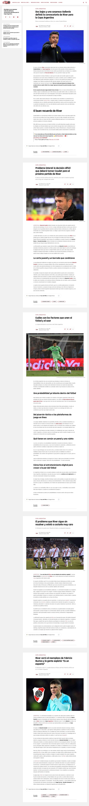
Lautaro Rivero (56, 640)
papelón (67, 600)
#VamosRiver (60, 136)
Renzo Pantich (46, 642)
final (45, 723)
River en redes (53, 2)
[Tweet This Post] (67, 184)
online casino (59, 423)
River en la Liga (16, 2)
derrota (44, 602)
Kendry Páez (46, 100)
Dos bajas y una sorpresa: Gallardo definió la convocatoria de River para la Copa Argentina (11, 12)
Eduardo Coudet (46, 301)
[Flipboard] (14, 17)
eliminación (45, 576)
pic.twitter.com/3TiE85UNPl (40, 138)
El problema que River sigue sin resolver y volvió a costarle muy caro (11, 39)
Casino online (45, 505)
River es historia (45, 2)
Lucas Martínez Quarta (68, 640)
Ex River (60, 2)
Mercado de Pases (35, 2)
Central (50, 227)
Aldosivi (44, 794)
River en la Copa (25, 2)
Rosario (47, 227)
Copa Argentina (6, 24)
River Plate (61, 301)
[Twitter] (9, 17)
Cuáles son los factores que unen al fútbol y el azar (11, 33)
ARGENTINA (36, 225)
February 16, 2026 (54, 139)
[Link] (70, 184)
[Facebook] (5, 17)
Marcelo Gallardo (57, 151)
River (43, 67)
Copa (34, 578)
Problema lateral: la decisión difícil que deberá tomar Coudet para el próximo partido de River (11, 27)
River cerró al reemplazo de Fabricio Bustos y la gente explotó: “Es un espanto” (11, 45)
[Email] (17, 17)
